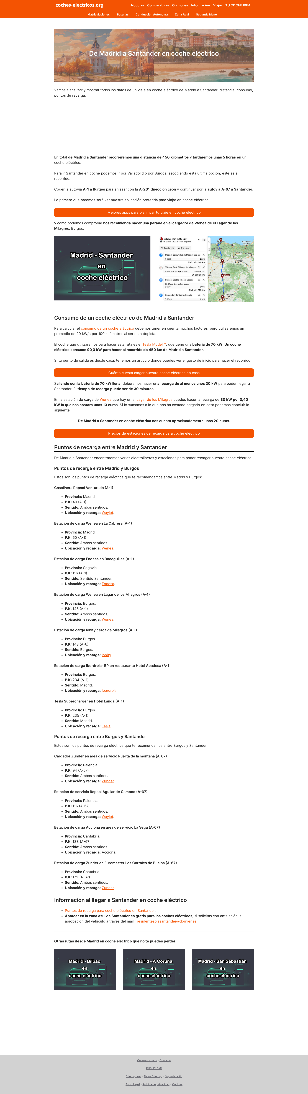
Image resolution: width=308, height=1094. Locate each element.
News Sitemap (153, 1076)
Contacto (165, 1060)
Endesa (108, 584)
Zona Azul (182, 14)
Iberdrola (109, 690)
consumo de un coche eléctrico (107, 328)
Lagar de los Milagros (154, 399)
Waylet (107, 513)
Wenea (106, 399)
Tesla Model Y (154, 344)
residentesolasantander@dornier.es (166, 921)
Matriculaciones (99, 14)
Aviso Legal (133, 1084)
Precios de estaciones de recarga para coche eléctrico (154, 433)
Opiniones (180, 5)
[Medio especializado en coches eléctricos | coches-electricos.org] (79, 5)
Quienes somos (147, 1060)
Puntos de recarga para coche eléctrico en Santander (110, 910)
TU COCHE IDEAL (238, 5)
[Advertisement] (154, 128)
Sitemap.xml (133, 1076)
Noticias (137, 5)
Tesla (106, 726)
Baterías (123, 14)
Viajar (217, 5)
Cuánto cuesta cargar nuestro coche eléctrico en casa (154, 373)
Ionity (106, 655)
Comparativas (158, 5)
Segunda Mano (206, 14)
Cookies (177, 1084)
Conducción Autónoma (152, 14)
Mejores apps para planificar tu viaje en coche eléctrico (154, 212)
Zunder (108, 781)
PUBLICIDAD (154, 1068)
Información (200, 5)
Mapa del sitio (173, 1076)
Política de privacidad (156, 1084)
